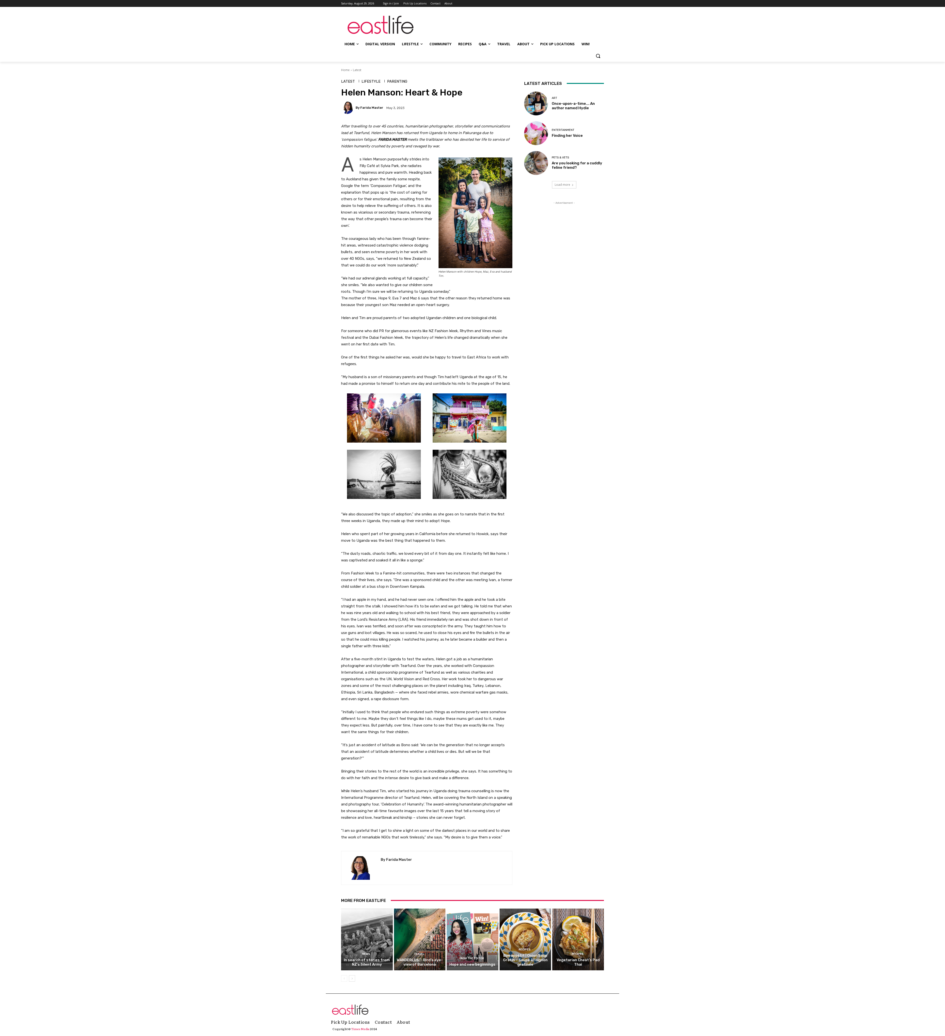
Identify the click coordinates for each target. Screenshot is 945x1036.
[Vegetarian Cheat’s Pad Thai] (578, 940)
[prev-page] (344, 978)
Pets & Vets (560, 157)
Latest (357, 70)
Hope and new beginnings (472, 964)
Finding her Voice (567, 135)
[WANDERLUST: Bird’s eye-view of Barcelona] (420, 940)
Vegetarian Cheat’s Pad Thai (578, 962)
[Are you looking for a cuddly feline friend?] (536, 163)
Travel (419, 954)
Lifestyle (371, 81)
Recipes (525, 949)
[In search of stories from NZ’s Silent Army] (367, 940)
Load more (562, 185)
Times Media (360, 1029)
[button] (598, 56)
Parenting (397, 81)
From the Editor (471, 958)
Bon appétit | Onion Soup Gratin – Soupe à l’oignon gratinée (525, 960)
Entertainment (563, 130)
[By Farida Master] (348, 108)
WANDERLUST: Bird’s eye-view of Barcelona (420, 962)
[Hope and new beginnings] (472, 940)
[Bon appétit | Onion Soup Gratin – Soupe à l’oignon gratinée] (525, 940)
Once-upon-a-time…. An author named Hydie (573, 105)
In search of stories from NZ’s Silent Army (367, 962)
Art (554, 98)
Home (345, 70)
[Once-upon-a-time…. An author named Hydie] (536, 103)
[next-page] (352, 978)
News (366, 954)
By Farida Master (369, 107)
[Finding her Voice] (536, 133)
